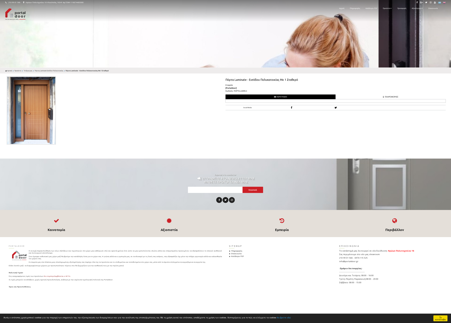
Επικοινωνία (433, 8)
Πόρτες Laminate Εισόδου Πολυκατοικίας (49, 70)
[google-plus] (422, 2)
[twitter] (426, 2)
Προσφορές (401, 8)
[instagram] (431, 2)
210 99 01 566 (14, 2)
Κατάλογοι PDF (371, 8)
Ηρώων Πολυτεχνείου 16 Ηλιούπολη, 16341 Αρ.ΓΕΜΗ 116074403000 (54, 2)
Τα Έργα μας (28, 70)
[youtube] (435, 2)
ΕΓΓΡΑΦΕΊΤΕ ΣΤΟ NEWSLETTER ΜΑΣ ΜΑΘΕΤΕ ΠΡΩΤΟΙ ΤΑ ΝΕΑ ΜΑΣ (229, 180)
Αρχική (341, 8)
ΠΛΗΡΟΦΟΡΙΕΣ (391, 97)
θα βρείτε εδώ (284, 317)
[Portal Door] (15, 19)
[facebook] (417, 2)
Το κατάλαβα (440, 318)
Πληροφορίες (355, 8)
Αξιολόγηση (417, 8)
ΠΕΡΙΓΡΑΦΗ (281, 97)
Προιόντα (387, 8)
